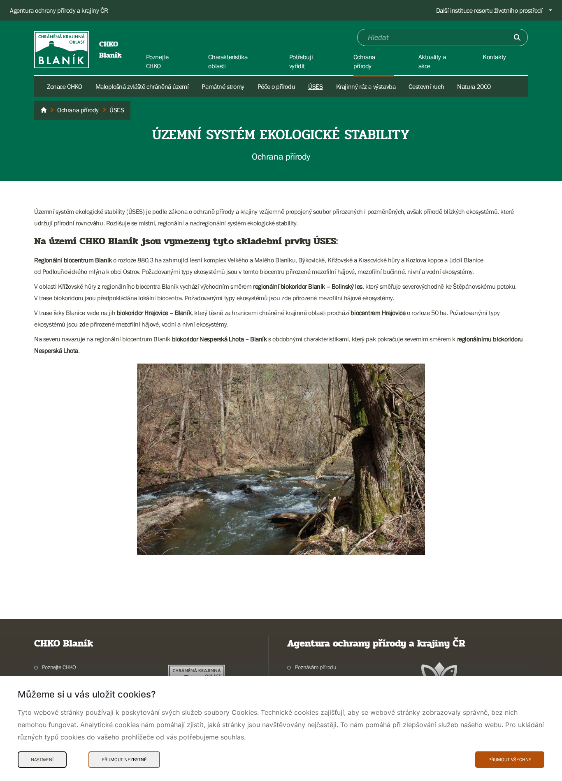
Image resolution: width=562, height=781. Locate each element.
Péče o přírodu (276, 86)
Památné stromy (223, 86)
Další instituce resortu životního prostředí (489, 10)
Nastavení (42, 759)
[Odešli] (517, 37)
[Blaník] (43, 110)
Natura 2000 (474, 86)
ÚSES (315, 86)
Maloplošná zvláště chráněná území (142, 86)
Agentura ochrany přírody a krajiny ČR (59, 10)
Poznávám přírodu (315, 667)
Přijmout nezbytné (124, 759)
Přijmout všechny (509, 759)
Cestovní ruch (426, 86)
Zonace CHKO (64, 86)
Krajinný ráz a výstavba (366, 86)
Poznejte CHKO (59, 667)
